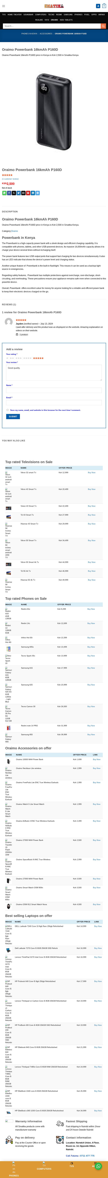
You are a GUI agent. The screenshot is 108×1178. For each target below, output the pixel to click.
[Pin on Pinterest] (28, 193)
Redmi (59, 15)
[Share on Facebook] (9, 193)
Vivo (47, 20)
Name (9, 385)
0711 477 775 (87, 1155)
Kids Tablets (66, 20)
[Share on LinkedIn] (33, 193)
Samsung (68, 15)
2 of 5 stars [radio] (11, 358)
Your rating (11, 354)
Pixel (87, 15)
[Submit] (103, 26)
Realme (39, 20)
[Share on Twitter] (18, 193)
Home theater (15, 15)
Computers (40, 15)
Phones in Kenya (29, 34)
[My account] (98, 6)
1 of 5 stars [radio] (7, 358)
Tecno (51, 15)
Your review (12, 362)
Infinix (101, 15)
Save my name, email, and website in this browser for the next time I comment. (45, 410)
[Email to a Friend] (23, 193)
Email (9, 398)
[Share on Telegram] (37, 193)
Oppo (94, 15)
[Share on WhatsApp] (4, 193)
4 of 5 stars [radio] (27, 358)
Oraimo (54, 20)
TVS (4, 15)
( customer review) (10, 179)
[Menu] (3, 6)
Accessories (46, 34)
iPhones (78, 15)
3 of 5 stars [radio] (18, 358)
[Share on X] (14, 193)
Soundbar (28, 15)
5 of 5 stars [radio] (38, 358)
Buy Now (91, 472)
